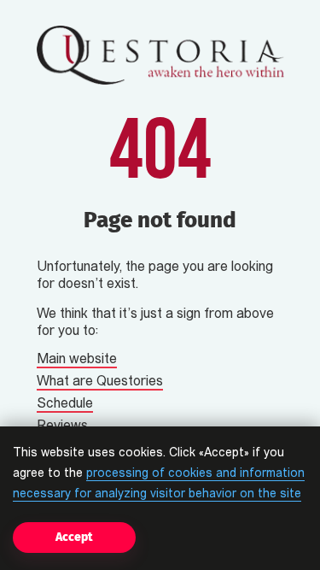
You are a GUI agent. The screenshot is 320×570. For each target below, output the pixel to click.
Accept (74, 537)
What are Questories (100, 382)
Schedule (65, 404)
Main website (77, 360)
